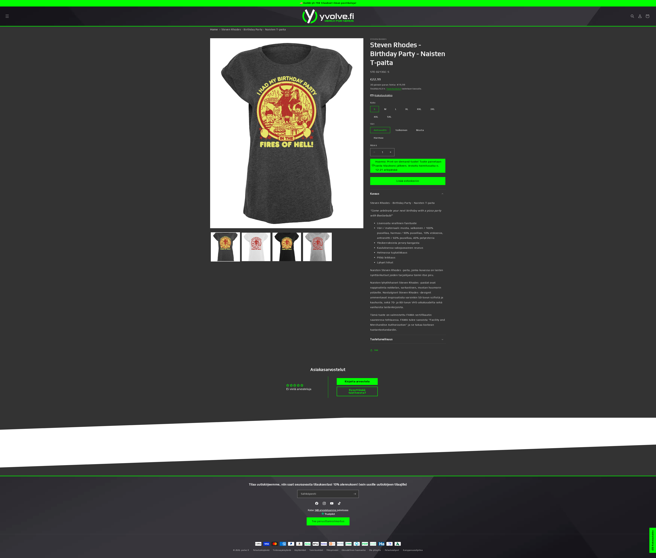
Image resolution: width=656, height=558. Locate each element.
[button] (7, 16)
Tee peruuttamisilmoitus (328, 521)
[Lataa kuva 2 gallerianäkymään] (256, 246)
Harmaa (379, 137)
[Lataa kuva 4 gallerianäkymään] (317, 246)
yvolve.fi (245, 550)
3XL (432, 109)
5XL (389, 116)
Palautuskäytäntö (261, 550)
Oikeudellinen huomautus (354, 550)
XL (406, 109)
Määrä (373, 145)
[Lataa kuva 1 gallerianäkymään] (225, 246)
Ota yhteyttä (375, 550)
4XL (376, 116)
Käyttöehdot (300, 550)
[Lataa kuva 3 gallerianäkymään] (286, 246)
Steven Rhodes (378, 39)
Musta (420, 130)
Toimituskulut (393, 89)
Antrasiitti (380, 130)
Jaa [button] (376, 350)
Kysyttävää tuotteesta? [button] (357, 391)
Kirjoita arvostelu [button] (357, 381)
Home (214, 29)
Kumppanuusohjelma (413, 550)
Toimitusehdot (316, 550)
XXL (419, 109)
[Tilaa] (355, 494)
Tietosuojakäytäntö (282, 550)
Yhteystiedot (332, 550)
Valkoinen (401, 130)
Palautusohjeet (392, 550)
